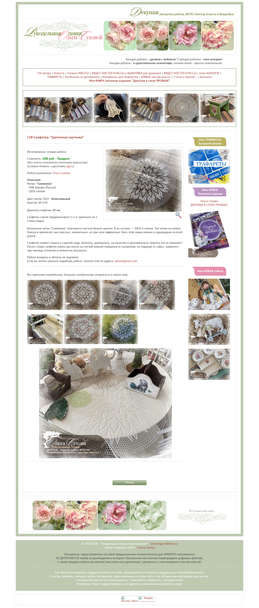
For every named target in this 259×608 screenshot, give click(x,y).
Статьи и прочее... (185, 77)
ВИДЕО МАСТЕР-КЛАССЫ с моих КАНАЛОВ (191, 73)
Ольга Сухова (61, 173)
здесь (69, 166)
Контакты (206, 77)
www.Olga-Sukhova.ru (163, 543)
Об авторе (44, 73)
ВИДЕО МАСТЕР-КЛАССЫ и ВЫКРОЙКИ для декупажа (126, 73)
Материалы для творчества (120, 77)
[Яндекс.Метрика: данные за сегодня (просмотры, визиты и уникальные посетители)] (129, 599)
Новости (59, 73)
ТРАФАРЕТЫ (54, 77)
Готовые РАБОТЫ (78, 73)
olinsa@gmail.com (126, 261)
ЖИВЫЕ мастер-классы (156, 77)
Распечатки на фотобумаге (82, 77)
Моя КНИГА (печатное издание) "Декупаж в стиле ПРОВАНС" (129, 80)
